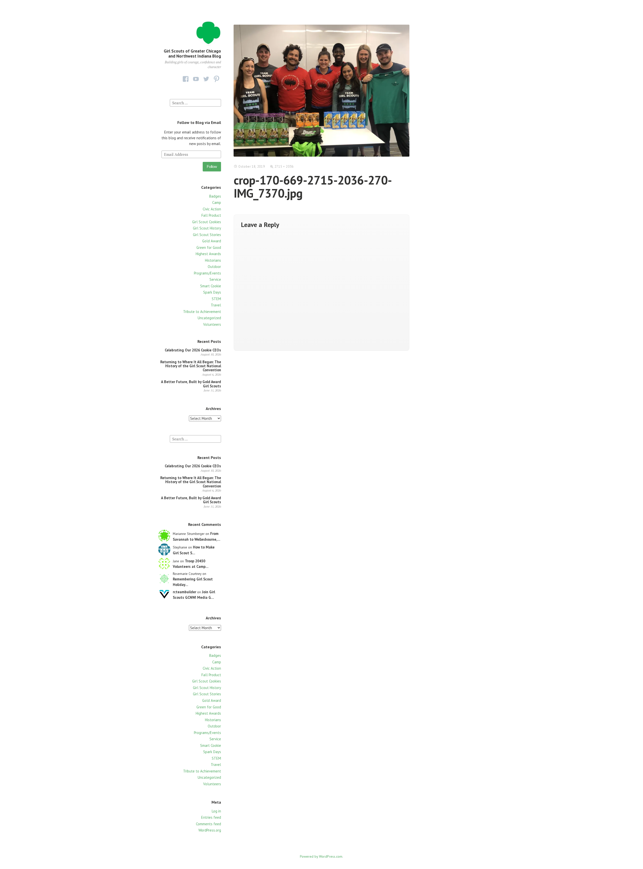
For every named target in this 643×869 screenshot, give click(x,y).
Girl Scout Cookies (206, 221)
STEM (216, 298)
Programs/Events (207, 273)
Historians (213, 260)
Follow (212, 166)
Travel (216, 305)
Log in (216, 811)
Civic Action (212, 209)
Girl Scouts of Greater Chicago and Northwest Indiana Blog (192, 53)
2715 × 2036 (284, 166)
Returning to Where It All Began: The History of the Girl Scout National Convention (190, 366)
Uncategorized (209, 317)
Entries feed (211, 817)
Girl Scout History (207, 228)
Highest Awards (208, 253)
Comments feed (208, 823)
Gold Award (211, 241)
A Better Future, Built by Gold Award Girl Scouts (191, 383)
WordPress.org (209, 830)
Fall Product (211, 215)
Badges (215, 196)
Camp (216, 202)
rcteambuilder (184, 591)
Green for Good (208, 247)
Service (215, 279)
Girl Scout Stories (207, 234)
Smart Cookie (210, 286)
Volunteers (212, 324)
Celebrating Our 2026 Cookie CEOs (193, 350)
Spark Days (212, 292)
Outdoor (214, 266)
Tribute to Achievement (202, 311)
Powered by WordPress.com (321, 856)
